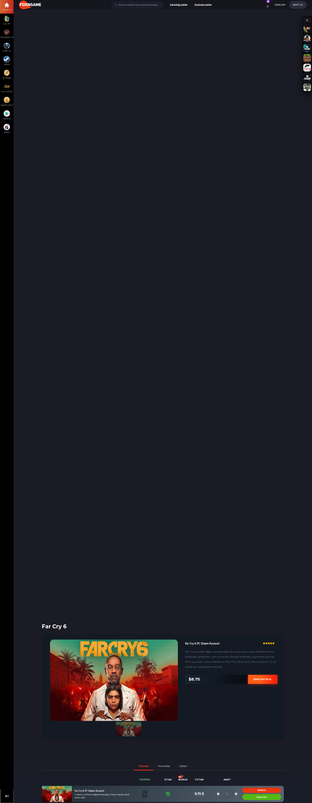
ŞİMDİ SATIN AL (256, 679)
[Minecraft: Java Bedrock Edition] (307, 58)
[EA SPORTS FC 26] (307, 48)
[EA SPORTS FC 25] (307, 77)
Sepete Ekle (255, 797)
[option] (107, 680)
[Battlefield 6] (307, 38)
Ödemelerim (203, 4)
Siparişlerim (178, 4)
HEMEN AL (254, 790)
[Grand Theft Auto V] (307, 87)
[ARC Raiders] (307, 29)
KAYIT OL (298, 4)
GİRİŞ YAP (279, 4)
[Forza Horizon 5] (307, 68)
